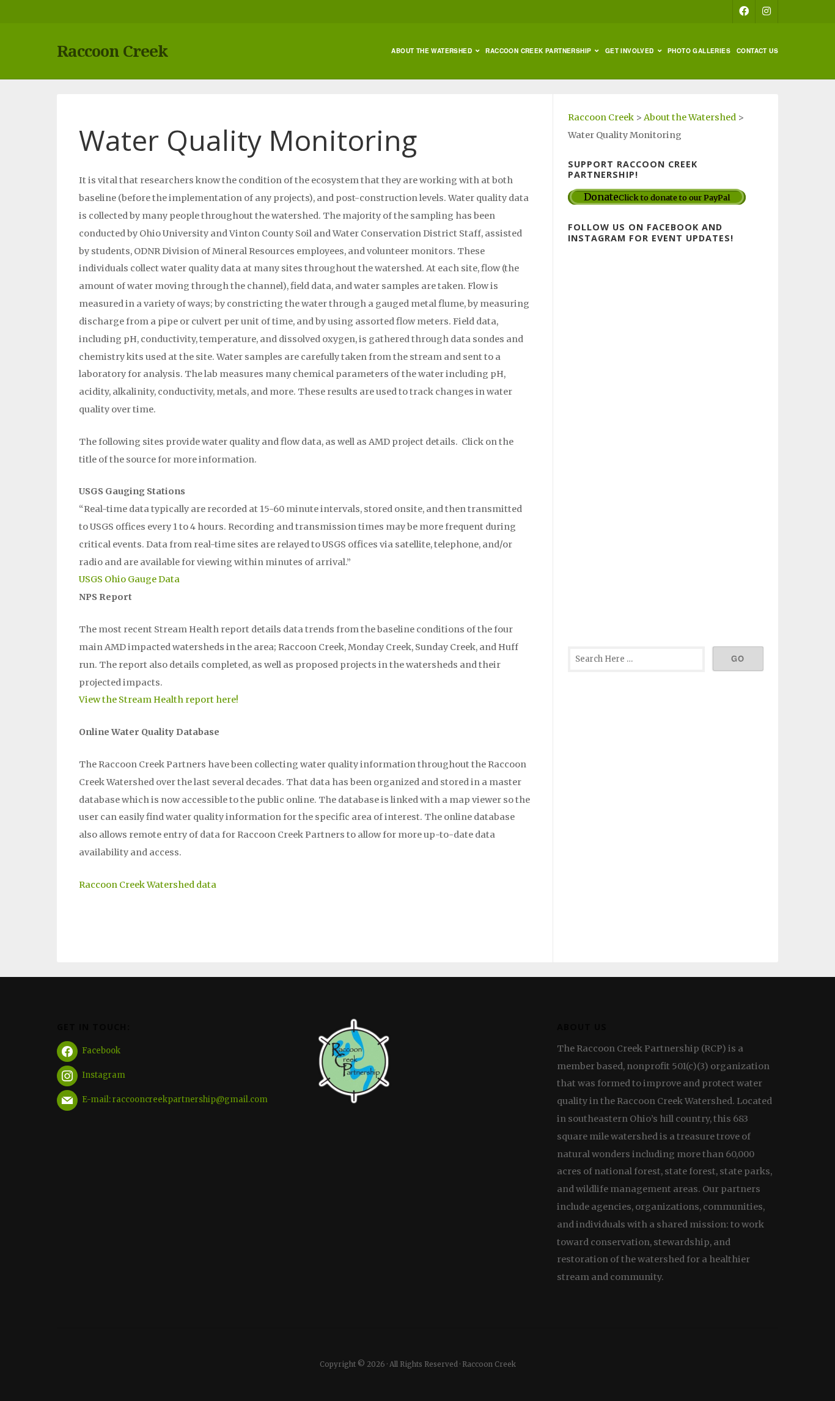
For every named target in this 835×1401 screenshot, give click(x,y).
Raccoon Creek (112, 51)
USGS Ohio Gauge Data (129, 579)
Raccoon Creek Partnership (538, 50)
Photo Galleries (699, 50)
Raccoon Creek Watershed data (147, 884)
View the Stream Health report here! (158, 699)
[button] (305, 491)
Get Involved (629, 50)
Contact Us (757, 50)
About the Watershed (431, 50)
